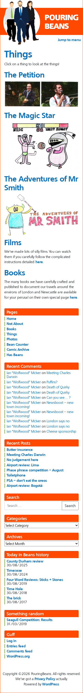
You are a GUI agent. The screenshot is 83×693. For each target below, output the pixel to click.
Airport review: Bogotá (24, 485)
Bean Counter (17, 344)
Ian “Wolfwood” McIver (24, 372)
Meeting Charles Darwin (26, 454)
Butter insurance (20, 449)
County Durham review (25, 561)
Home (11, 318)
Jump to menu (69, 39)
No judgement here (22, 459)
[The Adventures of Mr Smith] (41, 215)
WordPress (50, 684)
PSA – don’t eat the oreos (27, 480)
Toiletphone (16, 475)
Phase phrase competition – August (35, 470)
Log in (11, 640)
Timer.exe (14, 570)
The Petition (24, 74)
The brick (14, 598)
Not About (15, 323)
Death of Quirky (58, 387)
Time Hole (15, 588)
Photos (12, 339)
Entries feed (16, 646)
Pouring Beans (61, 21)
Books (14, 272)
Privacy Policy (45, 678)
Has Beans (15, 354)
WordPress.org (18, 656)
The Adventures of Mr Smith (41, 183)
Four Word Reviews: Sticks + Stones (35, 579)
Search (70, 505)
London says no (58, 421)
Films (12, 242)
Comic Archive (18, 349)
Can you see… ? (59, 397)
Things (12, 334)
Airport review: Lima (23, 465)
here (39, 261)
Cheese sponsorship (61, 431)
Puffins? (52, 382)
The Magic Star (29, 115)
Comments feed (19, 651)
